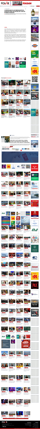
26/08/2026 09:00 (11, 415)
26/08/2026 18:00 (19, 379)
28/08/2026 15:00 (11, 229)
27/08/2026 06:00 (26, 312)
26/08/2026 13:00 (11, 403)
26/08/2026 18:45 (26, 367)
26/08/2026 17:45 (26, 379)
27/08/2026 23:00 (19, 266)
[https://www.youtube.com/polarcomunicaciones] (10, 5)
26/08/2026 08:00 (19, 415)
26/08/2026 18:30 (4, 379)
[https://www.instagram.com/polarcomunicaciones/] (10, 4)
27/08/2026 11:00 (19, 303)
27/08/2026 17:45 (26, 275)
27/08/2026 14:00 (26, 294)
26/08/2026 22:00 (26, 331)
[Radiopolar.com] (1, 6)
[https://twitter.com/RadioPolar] (10, 3)
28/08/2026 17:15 (19, 205)
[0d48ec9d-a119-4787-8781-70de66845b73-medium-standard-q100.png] (5, 4)
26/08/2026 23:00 (19, 331)
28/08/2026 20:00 (3, 95)
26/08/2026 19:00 (19, 367)
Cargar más (16, 418)
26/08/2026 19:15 (11, 367)
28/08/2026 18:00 (4, 205)
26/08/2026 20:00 (26, 355)
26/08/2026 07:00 (26, 415)
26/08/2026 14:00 (4, 403)
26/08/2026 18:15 (11, 379)
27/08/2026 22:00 (26, 266)
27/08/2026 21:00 (4, 275)
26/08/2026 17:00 (11, 391)
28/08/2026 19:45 (11, 95)
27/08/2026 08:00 (11, 312)
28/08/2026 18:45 (19, 195)
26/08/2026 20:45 (11, 355)
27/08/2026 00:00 (11, 331)
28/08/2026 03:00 (19, 257)
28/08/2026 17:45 (11, 205)
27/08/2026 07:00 (19, 312)
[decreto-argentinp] (5, 142)
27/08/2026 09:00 (4, 312)
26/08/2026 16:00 (19, 391)
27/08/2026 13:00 (4, 303)
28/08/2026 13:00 (12, 135)
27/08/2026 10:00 (26, 303)
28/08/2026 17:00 (26, 205)
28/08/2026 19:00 (11, 195)
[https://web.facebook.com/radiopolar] (10, 2)
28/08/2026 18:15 (26, 195)
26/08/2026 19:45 (4, 367)
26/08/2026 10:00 (4, 415)
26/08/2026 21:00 (4, 355)
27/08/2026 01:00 (4, 331)
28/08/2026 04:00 (11, 257)
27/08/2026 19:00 (19, 275)
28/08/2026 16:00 (4, 229)
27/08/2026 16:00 (4, 294)
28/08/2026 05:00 (4, 257)
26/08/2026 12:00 (19, 403)
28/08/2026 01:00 (4, 266)
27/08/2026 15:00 (11, 294)
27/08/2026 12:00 (11, 303)
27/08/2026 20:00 (11, 275)
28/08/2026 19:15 (26, 95)
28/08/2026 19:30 (18, 95)
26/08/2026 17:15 (4, 391)
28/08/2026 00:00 (11, 266)
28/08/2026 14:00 (19, 229)
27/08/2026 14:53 (19, 294)
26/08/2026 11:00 (26, 403)
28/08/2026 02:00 (26, 257)
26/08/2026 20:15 (19, 355)
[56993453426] (10, 1)
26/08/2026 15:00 (26, 391)
